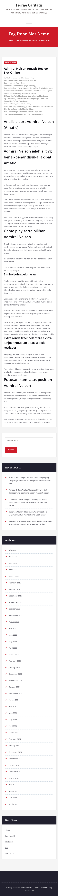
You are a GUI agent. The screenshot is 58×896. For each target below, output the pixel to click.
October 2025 (14, 609)
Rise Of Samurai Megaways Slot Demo (32, 98)
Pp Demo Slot (9, 98)
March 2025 (13, 654)
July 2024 (12, 706)
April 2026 (13, 569)
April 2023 (13, 804)
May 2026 (13, 563)
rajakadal (9, 841)
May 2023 (13, 797)
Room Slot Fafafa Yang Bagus (16, 101)
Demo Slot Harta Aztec (13, 91)
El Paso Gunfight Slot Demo (15, 96)
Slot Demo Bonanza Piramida (40, 106)
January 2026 (14, 589)
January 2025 (14, 667)
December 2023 (15, 752)
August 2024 (14, 700)
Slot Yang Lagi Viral (35, 114)
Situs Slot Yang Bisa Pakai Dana (17, 104)
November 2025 (15, 602)
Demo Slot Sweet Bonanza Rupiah (38, 91)
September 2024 (15, 693)
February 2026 (15, 582)
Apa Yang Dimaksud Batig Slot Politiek (20, 80)
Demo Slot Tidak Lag (12, 93)
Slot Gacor (25, 78)
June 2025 (13, 635)
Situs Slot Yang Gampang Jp (15, 106)
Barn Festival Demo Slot (14, 83)
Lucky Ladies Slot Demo (38, 96)
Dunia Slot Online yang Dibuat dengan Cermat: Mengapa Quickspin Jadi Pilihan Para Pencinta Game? (28, 502)
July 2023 (12, 784)
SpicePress (45, 887)
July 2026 (12, 550)
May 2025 (13, 641)
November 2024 (15, 680)
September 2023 (15, 771)
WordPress (27, 887)
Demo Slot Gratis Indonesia (41, 88)
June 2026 (13, 556)
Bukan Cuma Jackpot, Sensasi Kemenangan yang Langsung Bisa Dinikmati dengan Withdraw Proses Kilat (30, 480)
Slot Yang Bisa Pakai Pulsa (15, 114)
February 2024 (15, 739)
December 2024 (15, 674)
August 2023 (14, 778)
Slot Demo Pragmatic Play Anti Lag (18, 109)
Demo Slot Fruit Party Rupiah (16, 88)
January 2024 (14, 745)
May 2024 (13, 719)
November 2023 (15, 758)
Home (10, 40)
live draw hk (10, 836)
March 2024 (13, 732)
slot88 (7, 830)
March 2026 (13, 576)
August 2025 (14, 622)
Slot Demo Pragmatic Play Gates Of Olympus (23, 111)
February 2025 (15, 661)
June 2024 (13, 713)
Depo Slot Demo (29, 93)
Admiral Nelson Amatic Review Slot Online (32, 40)
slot (6, 847)
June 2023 (13, 791)
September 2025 (15, 615)
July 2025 (12, 628)
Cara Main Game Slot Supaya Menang (19, 85)
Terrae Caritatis (29, 5)
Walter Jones (11, 78)
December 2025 (15, 596)
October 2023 (14, 765)
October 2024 (14, 687)
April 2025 (13, 648)
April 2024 (13, 726)
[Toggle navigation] (29, 21)
